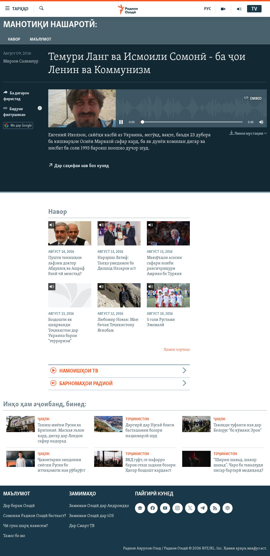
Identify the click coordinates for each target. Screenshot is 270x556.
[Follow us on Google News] (140, 508)
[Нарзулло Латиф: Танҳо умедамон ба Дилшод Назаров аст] (119, 233)
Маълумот (40, 39)
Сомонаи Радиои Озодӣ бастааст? (34, 516)
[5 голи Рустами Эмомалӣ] (168, 295)
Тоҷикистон (137, 419)
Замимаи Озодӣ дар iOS (91, 516)
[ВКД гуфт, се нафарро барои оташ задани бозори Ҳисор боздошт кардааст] (108, 459)
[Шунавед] (239, 9)
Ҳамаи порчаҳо (177, 350)
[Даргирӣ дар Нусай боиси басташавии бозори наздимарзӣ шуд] (108, 424)
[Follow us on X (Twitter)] (190, 508)
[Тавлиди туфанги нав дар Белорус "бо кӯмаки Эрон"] (196, 424)
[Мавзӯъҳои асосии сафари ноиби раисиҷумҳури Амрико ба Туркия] (168, 233)
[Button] (22, 97)
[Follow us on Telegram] (202, 508)
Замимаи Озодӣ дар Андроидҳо (99, 506)
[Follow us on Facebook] (152, 508)
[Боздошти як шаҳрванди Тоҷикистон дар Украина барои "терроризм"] (69, 295)
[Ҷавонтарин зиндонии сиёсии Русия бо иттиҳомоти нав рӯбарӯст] (20, 459)
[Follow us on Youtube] (165, 508)
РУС (207, 9)
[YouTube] (223, 9)
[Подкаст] (228, 508)
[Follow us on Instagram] (177, 508)
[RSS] (215, 508)
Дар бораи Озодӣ (19, 506)
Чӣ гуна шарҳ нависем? (25, 526)
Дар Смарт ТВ (81, 526)
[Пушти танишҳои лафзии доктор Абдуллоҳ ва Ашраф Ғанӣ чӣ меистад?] (69, 233)
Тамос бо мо (14, 536)
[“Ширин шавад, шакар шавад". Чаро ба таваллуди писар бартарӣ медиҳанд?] (196, 459)
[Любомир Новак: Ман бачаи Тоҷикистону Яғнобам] (119, 295)
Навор (14, 39)
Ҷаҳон (43, 419)
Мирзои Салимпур (20, 61)
